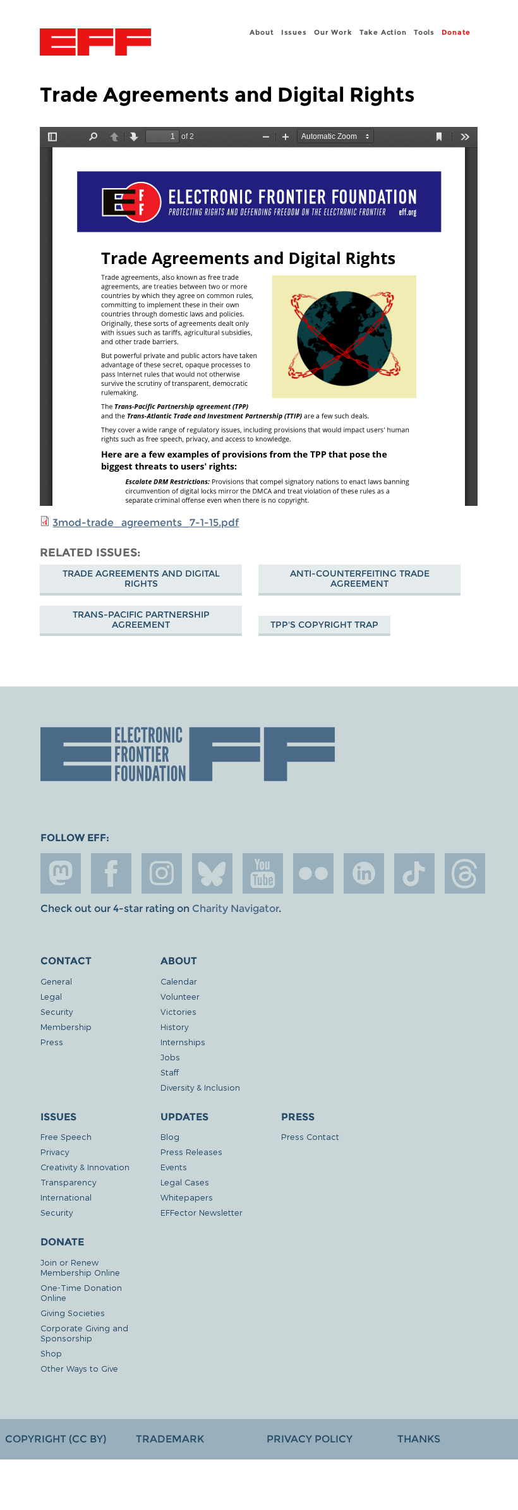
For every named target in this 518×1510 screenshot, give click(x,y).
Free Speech (66, 1136)
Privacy (54, 1151)
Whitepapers (186, 1197)
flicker (313, 873)
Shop (51, 1353)
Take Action (383, 32)
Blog (169, 1136)
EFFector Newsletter (201, 1212)
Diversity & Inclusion (200, 1087)
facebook (111, 873)
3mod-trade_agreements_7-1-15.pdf (145, 523)
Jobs (170, 1057)
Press (51, 1041)
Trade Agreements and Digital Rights (141, 578)
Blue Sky (212, 873)
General (56, 981)
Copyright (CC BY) (55, 1439)
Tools (424, 32)
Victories (178, 1011)
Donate (456, 32)
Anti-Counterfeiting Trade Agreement (360, 578)
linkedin (364, 873)
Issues (294, 32)
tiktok (414, 873)
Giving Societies (72, 1312)
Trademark (170, 1439)
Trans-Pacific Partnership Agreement (141, 619)
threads (465, 873)
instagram (162, 873)
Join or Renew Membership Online (80, 1267)
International (66, 1197)
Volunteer (180, 996)
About (262, 32)
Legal (51, 996)
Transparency (68, 1182)
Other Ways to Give (79, 1368)
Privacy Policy (309, 1439)
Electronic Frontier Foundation (95, 43)
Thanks (418, 1439)
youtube (263, 873)
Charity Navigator (235, 908)
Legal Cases (184, 1182)
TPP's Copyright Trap (324, 624)
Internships (182, 1041)
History (174, 1026)
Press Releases (191, 1151)
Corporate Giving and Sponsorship (84, 1333)
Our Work (333, 32)
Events (173, 1166)
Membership (66, 1026)
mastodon (60, 873)
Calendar (178, 981)
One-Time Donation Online (81, 1292)
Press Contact (310, 1136)
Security (56, 1011)
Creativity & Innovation (85, 1166)
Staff (169, 1072)
